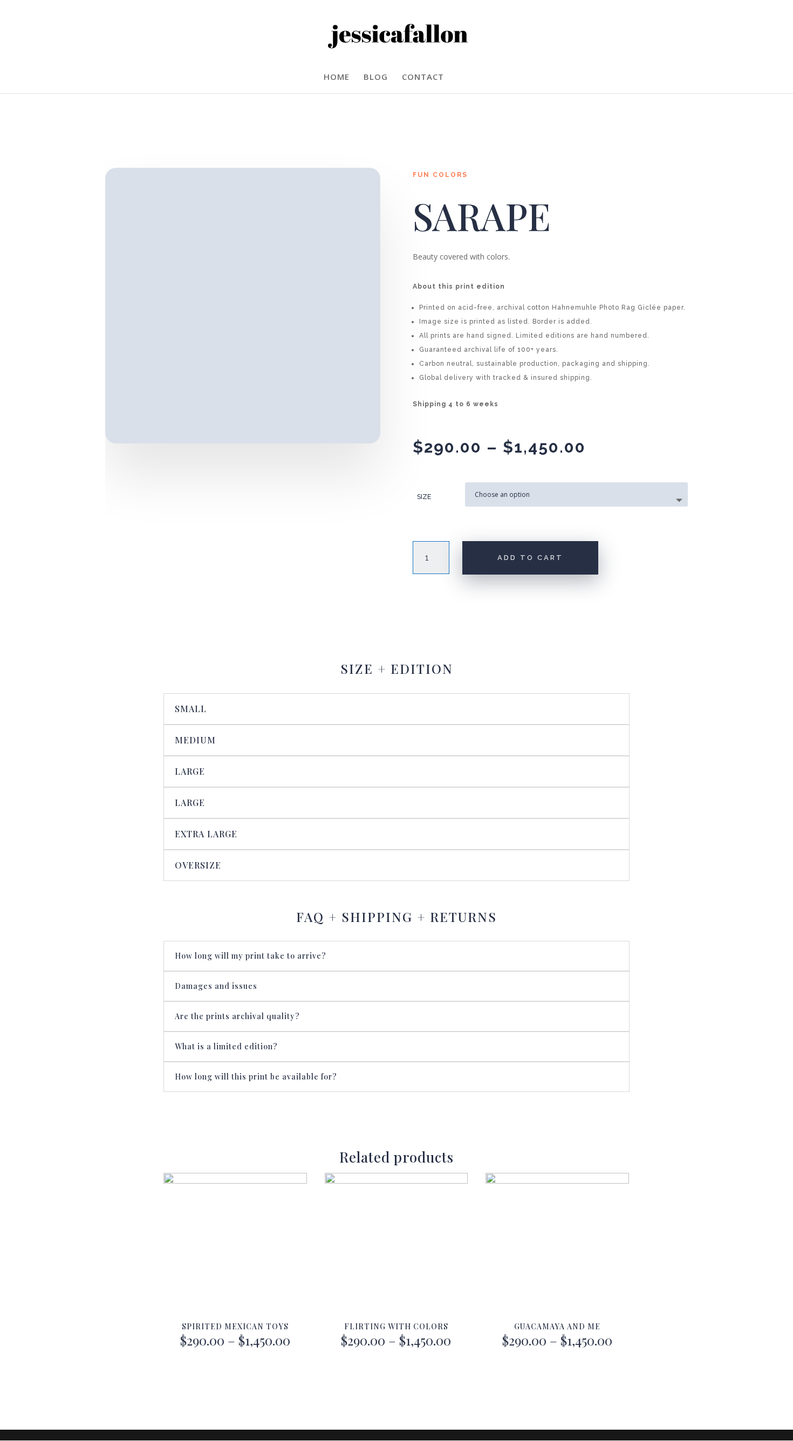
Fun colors (440, 175)
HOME (337, 77)
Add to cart (530, 558)
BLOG (376, 77)
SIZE (424, 497)
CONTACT (423, 77)
